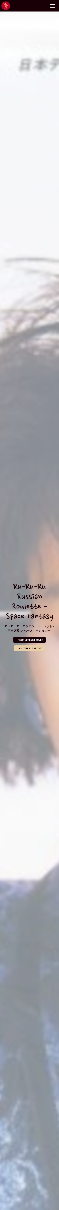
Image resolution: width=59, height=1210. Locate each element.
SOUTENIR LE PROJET (30, 648)
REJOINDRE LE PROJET (30, 640)
